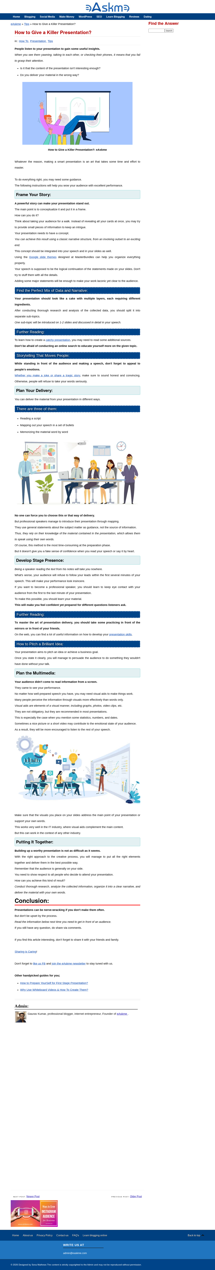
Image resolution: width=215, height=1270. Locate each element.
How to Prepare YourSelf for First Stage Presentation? (54, 983)
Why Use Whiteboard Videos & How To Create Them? (54, 989)
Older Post (136, 1196)
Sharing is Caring (25, 951)
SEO (99, 16)
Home (16, 16)
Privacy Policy (45, 1235)
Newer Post (33, 1196)
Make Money (66, 16)
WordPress (85, 16)
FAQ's (76, 1235)
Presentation (38, 41)
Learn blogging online (95, 1235)
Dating (148, 16)
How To (24, 41)
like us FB (39, 963)
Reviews (134, 16)
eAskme (16, 24)
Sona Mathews (39, 1264)
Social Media (47, 16)
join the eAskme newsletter (69, 963)
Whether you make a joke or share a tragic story (47, 375)
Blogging (29, 16)
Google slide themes (43, 257)
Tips (26, 24)
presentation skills (120, 634)
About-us (28, 1235)
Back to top (194, 1235)
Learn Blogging (115, 16)
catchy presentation (58, 340)
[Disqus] (79, 1066)
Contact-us (62, 1235)
